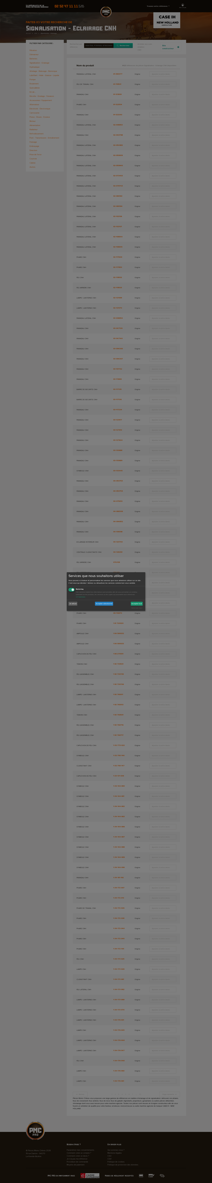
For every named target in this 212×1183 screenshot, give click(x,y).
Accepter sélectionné (104, 604)
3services (80, 597)
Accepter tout (136, 604)
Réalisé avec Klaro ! (137, 608)
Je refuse (73, 604)
